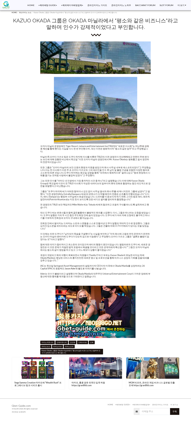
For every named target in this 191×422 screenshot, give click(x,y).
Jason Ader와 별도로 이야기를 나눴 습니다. (86, 268)
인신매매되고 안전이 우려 (131, 157)
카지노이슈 (57, 346)
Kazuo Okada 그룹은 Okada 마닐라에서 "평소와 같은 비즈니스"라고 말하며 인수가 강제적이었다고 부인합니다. (71, 352)
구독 (174, 411)
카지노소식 (69, 346)
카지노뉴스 (46, 346)
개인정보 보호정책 (19, 412)
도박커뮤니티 (62, 342)
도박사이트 (82, 342)
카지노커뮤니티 (47, 342)
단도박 (72, 342)
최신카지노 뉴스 (25, 12)
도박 (91, 342)
